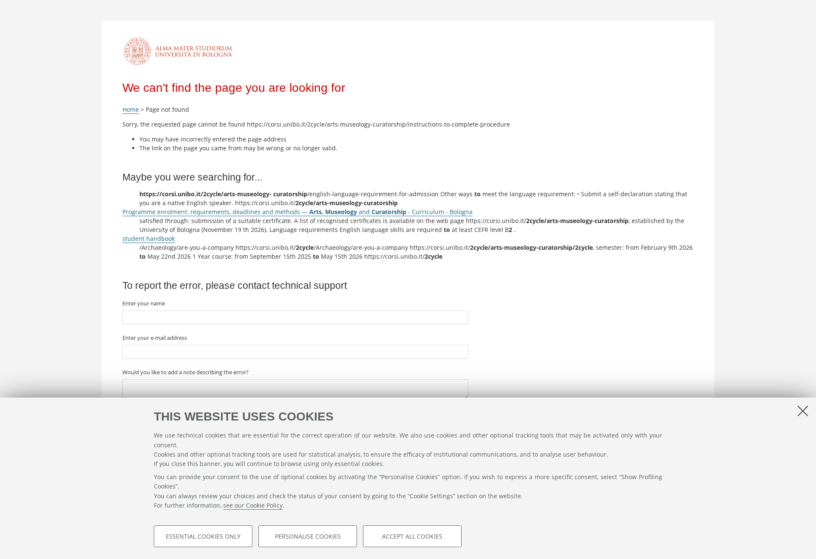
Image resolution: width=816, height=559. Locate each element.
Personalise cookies (308, 536)
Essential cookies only (203, 536)
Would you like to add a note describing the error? (185, 372)
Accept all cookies (412, 536)
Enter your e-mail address (154, 338)
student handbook (148, 238)
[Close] (803, 411)
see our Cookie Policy (253, 505)
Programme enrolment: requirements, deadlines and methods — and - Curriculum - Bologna (297, 212)
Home (130, 109)
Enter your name (143, 303)
